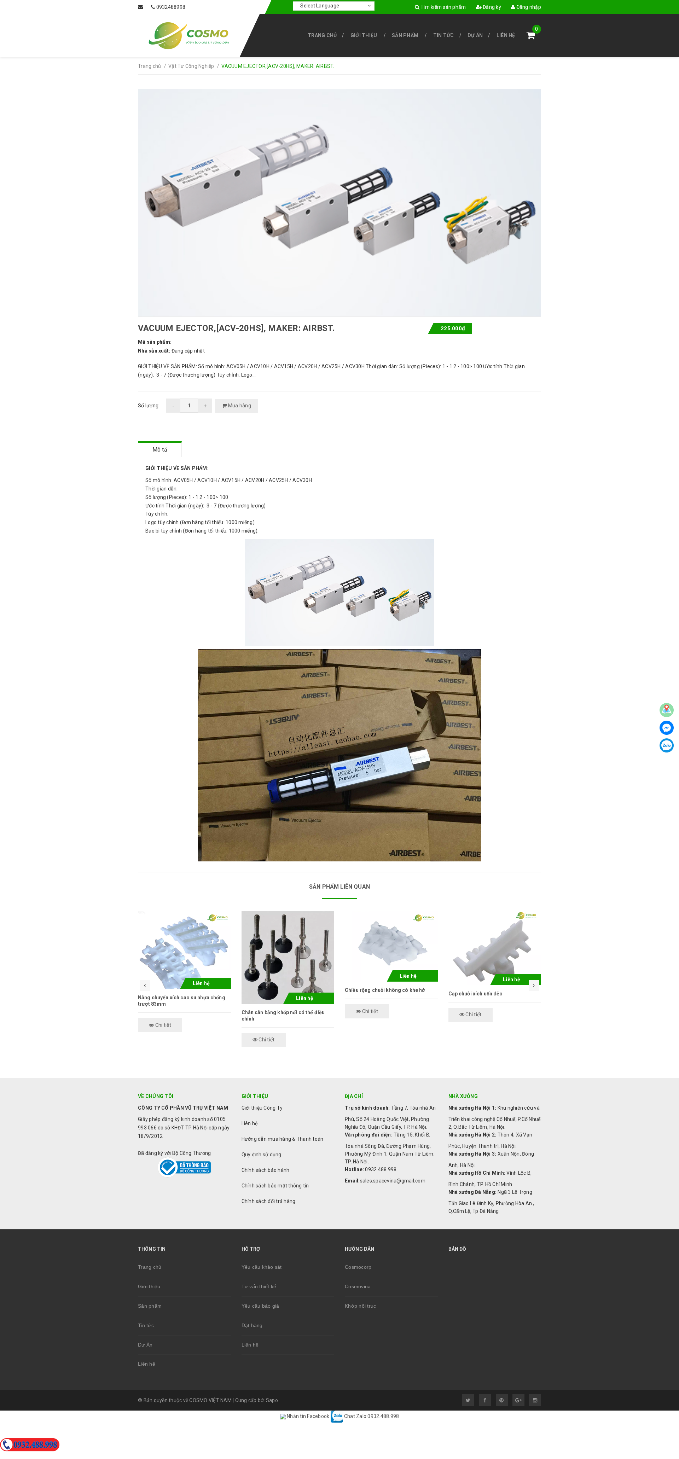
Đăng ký (491, 7)
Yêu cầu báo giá (260, 1306)
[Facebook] (667, 728)
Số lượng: (148, 405)
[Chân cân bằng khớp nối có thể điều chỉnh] (288, 957)
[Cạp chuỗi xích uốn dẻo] (494, 948)
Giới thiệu (363, 35)
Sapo (272, 1400)
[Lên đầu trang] (658, 1363)
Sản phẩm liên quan (339, 886)
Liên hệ (506, 35)
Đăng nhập (528, 7)
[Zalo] (667, 745)
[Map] (667, 710)
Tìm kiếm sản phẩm (442, 7)
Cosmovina (358, 1286)
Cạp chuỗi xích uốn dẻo (475, 993)
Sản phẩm (405, 35)
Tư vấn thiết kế (259, 1286)
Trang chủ (322, 35)
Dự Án (475, 35)
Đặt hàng (252, 1325)
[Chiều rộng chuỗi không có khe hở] (391, 946)
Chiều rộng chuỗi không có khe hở (385, 990)
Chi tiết (162, 1025)
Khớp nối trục (360, 1306)
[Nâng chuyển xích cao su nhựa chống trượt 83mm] (184, 950)
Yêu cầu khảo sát (262, 1267)
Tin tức (443, 35)
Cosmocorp (358, 1267)
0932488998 (171, 7)
